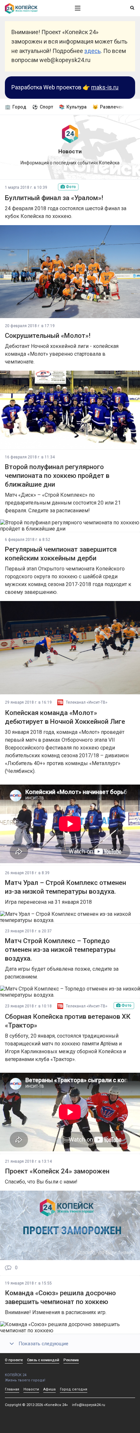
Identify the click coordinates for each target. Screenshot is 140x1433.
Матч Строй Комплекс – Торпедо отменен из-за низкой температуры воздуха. (60, 949)
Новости (31, 1389)
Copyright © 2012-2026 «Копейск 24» (36, 1405)
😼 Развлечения (110, 106)
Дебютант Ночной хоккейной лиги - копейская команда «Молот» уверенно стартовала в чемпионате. (62, 354)
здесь (92, 50)
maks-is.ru (105, 87)
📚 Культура (73, 106)
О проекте (14, 1360)
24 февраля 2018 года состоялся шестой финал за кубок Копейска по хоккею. (65, 212)
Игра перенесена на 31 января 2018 (48, 902)
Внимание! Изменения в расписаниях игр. (55, 1312)
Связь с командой (43, 1360)
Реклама (71, 1360)
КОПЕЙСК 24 (15, 1375)
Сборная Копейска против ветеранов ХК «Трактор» (68, 1021)
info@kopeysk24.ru (88, 1405)
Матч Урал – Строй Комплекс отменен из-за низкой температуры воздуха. (65, 887)
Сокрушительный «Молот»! (48, 335)
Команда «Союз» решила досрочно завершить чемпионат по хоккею (60, 1297)
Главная (12, 1389)
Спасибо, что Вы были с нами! (41, 1182)
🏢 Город (15, 106)
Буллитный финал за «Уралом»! (54, 198)
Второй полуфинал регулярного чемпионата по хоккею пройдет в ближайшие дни (57, 475)
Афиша (49, 1389)
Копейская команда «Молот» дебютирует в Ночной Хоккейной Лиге (65, 717)
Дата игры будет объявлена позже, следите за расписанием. (62, 973)
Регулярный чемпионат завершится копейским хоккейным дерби (61, 553)
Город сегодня (73, 1389)
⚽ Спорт (42, 106)
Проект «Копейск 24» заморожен (57, 1171)
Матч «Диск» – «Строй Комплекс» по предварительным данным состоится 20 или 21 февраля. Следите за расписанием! (63, 503)
